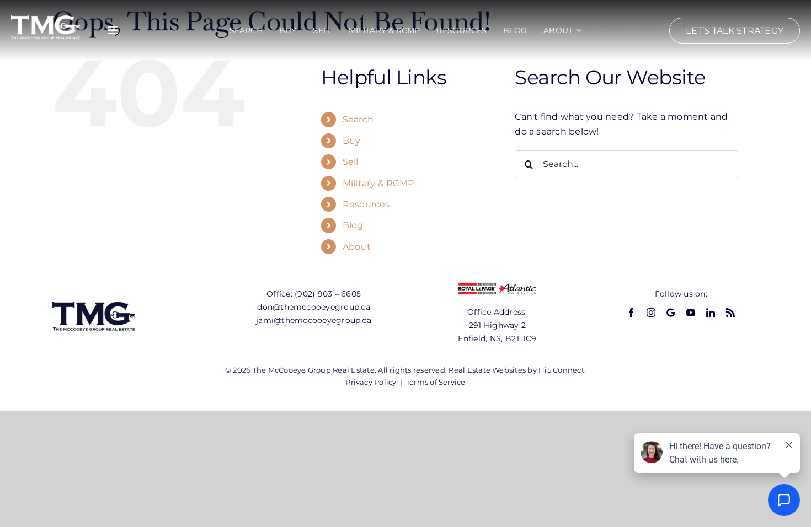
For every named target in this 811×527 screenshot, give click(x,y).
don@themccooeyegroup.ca (313, 307)
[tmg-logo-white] (45, 15)
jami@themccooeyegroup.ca (313, 320)
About (357, 246)
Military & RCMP (378, 183)
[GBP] (670, 312)
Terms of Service (436, 382)
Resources (366, 204)
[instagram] (651, 312)
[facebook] (631, 312)
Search (358, 119)
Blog (353, 225)
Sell (351, 162)
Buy (352, 141)
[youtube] (690, 312)
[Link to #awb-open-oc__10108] (113, 30)
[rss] (730, 312)
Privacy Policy (370, 382)
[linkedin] (710, 312)
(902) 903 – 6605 (328, 294)
